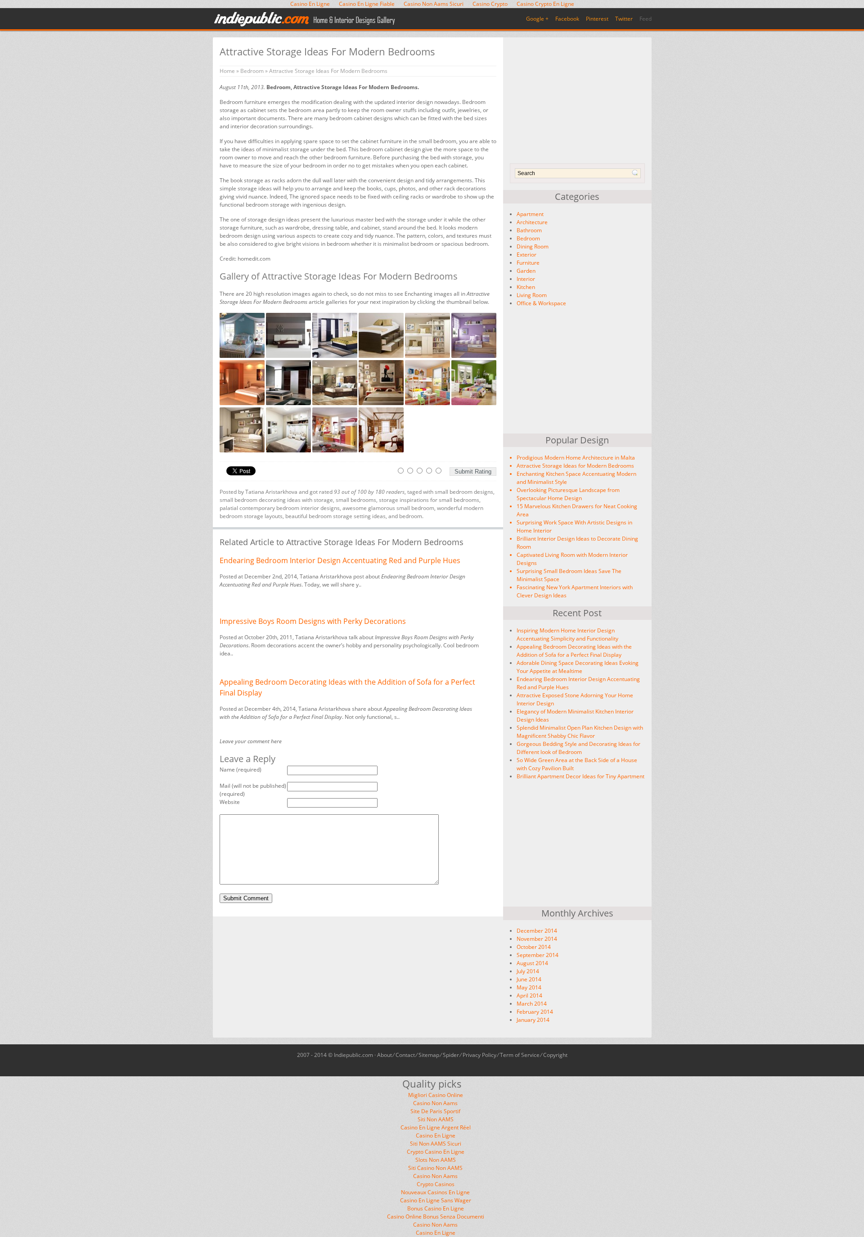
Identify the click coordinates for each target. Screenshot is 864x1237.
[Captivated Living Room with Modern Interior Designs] (581, 559)
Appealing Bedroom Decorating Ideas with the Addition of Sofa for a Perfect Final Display (574, 651)
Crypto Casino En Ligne (435, 1152)
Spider (451, 1055)
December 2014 (537, 931)
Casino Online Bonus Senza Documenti (435, 1216)
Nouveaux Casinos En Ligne (435, 1192)
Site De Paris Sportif (435, 1111)
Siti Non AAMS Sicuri (435, 1143)
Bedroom (528, 238)
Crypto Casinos (435, 1184)
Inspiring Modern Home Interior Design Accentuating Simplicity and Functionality (567, 634)
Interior (526, 279)
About (384, 1055)
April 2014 (529, 995)
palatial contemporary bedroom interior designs (280, 508)
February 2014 (535, 1012)
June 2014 (529, 979)
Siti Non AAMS (436, 1119)
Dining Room (533, 246)
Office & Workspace (541, 303)
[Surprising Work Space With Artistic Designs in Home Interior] (581, 527)
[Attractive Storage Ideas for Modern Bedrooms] (581, 466)
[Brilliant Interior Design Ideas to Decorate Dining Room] (581, 543)
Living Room (532, 295)
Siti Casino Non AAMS (435, 1168)
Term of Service (520, 1055)
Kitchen (526, 287)
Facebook (567, 19)
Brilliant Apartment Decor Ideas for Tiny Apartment (580, 776)
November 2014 (537, 939)
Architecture (532, 222)
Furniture (528, 262)
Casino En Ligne (435, 1135)
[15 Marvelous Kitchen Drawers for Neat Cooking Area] (581, 510)
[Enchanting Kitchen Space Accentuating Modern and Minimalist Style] (581, 478)
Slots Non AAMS (435, 1160)
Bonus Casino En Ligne (435, 1208)
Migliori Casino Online (435, 1095)
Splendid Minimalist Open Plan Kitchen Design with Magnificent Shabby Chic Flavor (580, 732)
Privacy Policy (479, 1055)
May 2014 (529, 987)
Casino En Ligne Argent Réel (435, 1127)
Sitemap (428, 1055)
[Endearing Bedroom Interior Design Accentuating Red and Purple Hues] (351, 560)
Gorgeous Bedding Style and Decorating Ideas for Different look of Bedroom (578, 748)
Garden (526, 271)
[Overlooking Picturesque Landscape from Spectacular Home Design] (581, 494)
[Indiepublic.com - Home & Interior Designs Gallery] (305, 19)
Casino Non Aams (435, 1103)
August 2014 (532, 963)
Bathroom (529, 230)
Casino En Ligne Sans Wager (435, 1200)
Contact (405, 1055)
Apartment (530, 214)
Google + (537, 19)
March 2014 (532, 1003)
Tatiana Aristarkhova (271, 492)
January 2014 (533, 1020)
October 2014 (534, 947)
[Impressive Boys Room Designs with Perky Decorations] (351, 621)
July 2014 (528, 971)
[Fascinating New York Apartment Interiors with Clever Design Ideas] (581, 591)
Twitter (624, 19)
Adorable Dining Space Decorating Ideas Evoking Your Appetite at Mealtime (578, 667)
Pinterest (597, 19)
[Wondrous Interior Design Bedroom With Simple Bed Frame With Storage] (382, 356)
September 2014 (537, 955)
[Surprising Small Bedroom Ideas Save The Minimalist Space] (581, 575)
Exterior (526, 254)
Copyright (555, 1055)
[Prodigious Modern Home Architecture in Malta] (581, 458)
